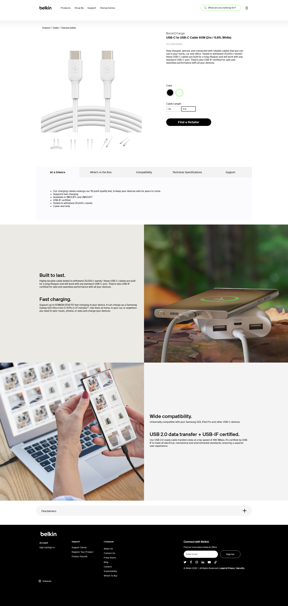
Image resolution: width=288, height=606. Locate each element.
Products (46, 27)
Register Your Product (82, 552)
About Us (108, 548)
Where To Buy (110, 575)
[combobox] (221, 8)
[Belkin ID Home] (45, 7)
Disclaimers (49, 511)
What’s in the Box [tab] (101, 172)
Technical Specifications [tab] (187, 172)
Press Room (110, 557)
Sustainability (110, 571)
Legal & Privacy (227, 568)
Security (240, 568)
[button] (246, 7)
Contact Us (109, 553)
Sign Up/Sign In (47, 547)
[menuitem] (66, 10)
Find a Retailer (188, 122)
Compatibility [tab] (144, 172)
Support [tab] (230, 172)
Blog (106, 562)
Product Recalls (79, 556)
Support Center (79, 547)
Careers (108, 566)
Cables (56, 27)
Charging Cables (68, 27)
